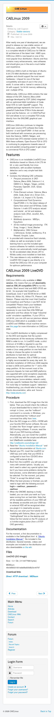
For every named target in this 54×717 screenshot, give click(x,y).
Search (11, 619)
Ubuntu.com (41, 448)
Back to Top (45, 711)
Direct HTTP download (17, 576)
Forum (10, 622)
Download (12, 611)
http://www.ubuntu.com (16, 392)
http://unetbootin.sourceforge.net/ (24, 442)
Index (11, 641)
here (34, 418)
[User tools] (44, 26)
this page (14, 326)
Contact (11, 617)
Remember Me (16, 677)
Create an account (16, 686)
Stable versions (23, 31)
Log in (12, 682)
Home (10, 606)
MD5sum (34, 576)
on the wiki (27, 547)
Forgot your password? (18, 692)
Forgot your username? (18, 689)
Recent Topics (14, 644)
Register (11, 649)
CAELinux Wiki (14, 614)
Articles (11, 609)
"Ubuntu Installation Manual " (31, 445)
